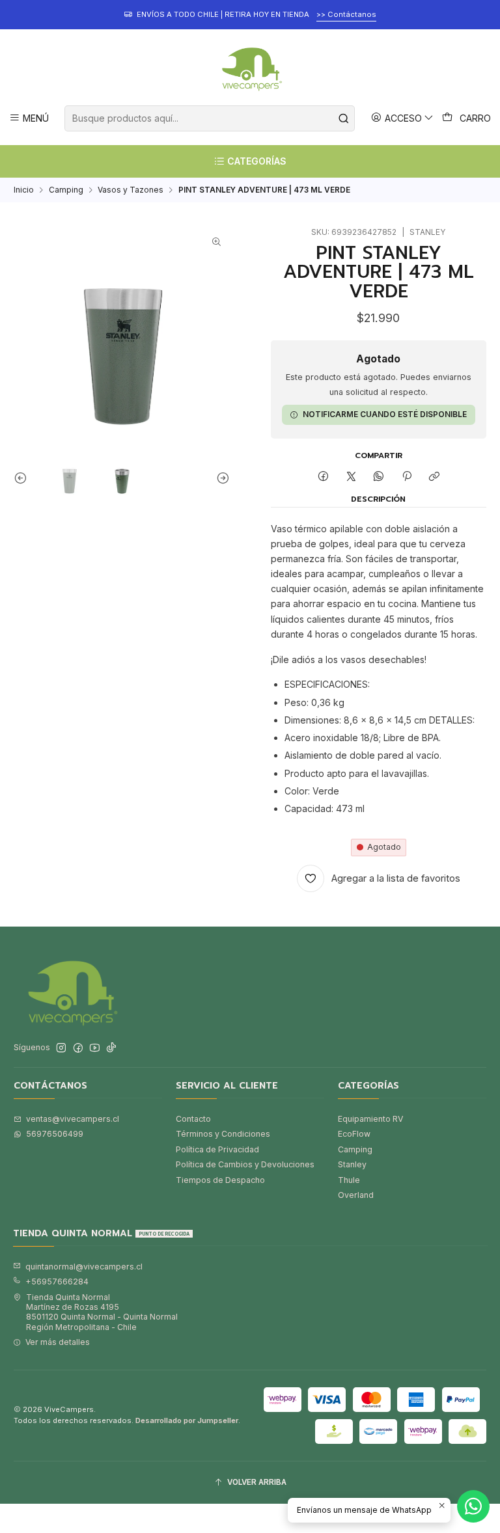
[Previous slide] (23, 477)
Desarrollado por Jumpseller (186, 1420)
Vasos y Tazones (130, 190)
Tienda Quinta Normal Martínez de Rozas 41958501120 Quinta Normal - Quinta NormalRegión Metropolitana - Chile (102, 1312)
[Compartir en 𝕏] (351, 477)
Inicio (24, 190)
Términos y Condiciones (223, 1134)
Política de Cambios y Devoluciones (245, 1164)
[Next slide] (220, 477)
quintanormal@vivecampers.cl (84, 1266)
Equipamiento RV (370, 1119)
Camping (66, 190)
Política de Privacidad (217, 1149)
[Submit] (344, 118)
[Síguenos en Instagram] (61, 1048)
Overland (356, 1195)
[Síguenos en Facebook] (78, 1048)
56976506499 (54, 1134)
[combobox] (209, 118)
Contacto (193, 1119)
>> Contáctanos (346, 14)
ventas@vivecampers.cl (72, 1119)
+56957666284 (57, 1281)
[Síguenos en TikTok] (111, 1048)
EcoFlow (354, 1134)
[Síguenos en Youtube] (94, 1048)
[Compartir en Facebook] (323, 477)
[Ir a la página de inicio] (249, 69)
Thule (349, 1180)
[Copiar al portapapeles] (433, 477)
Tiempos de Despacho (220, 1180)
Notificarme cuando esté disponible (385, 414)
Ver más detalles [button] (57, 1342)
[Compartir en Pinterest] (407, 477)
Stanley (352, 1164)
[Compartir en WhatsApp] (379, 477)
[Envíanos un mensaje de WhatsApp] (473, 1506)
